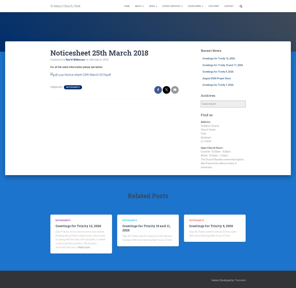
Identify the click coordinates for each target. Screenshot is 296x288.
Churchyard (195, 6)
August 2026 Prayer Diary (216, 78)
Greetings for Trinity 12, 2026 (218, 58)
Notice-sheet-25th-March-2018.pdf (87, 75)
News (152, 6)
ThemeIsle (240, 280)
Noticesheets (73, 87)
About (138, 6)
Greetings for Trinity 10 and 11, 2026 (222, 65)
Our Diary (213, 6)
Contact (229, 6)
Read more (84, 247)
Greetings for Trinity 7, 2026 (217, 85)
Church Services (171, 6)
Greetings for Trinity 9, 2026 (217, 71)
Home (127, 6)
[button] (143, 6)
